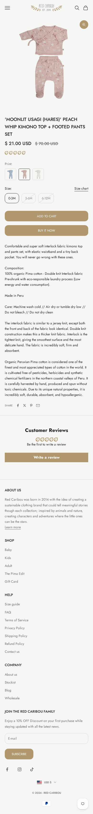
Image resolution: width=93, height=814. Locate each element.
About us (11, 674)
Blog (8, 690)
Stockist (10, 682)
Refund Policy (14, 643)
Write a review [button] (47, 457)
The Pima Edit (14, 573)
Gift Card (11, 581)
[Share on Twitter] (24, 405)
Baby (8, 549)
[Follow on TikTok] (32, 769)
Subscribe (19, 754)
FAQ (8, 612)
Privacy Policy (15, 628)
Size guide (12, 604)
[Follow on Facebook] (7, 769)
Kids (8, 557)
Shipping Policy (16, 635)
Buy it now (46, 230)
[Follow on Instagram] (19, 769)
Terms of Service (16, 620)
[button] (15, 152)
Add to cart (46, 216)
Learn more (13, 527)
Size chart (81, 188)
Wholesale (12, 698)
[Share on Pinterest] (31, 405)
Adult (8, 565)
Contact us (12, 651)
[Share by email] (38, 405)
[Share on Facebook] (18, 405)
